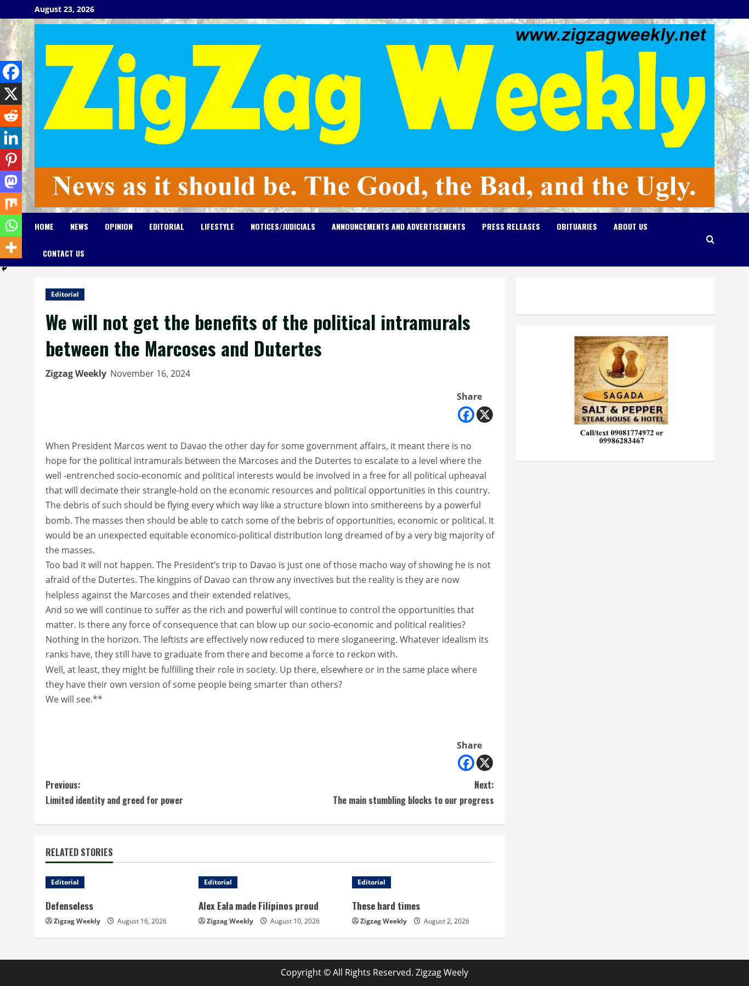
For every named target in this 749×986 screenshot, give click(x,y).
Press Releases (511, 226)
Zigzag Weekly (76, 373)
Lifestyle (217, 226)
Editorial (166, 226)
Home (44, 226)
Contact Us (63, 253)
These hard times (386, 906)
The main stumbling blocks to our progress (413, 792)
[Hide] (4, 268)
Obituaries (577, 226)
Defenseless (69, 906)
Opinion (119, 226)
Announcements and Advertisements (399, 226)
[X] (484, 414)
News (79, 226)
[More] (11, 247)
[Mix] (11, 203)
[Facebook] (466, 414)
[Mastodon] (11, 181)
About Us (631, 226)
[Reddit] (11, 116)
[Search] (710, 239)
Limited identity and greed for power (114, 792)
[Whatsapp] (11, 225)
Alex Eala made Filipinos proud (258, 906)
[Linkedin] (11, 138)
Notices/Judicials (283, 226)
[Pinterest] (11, 160)
